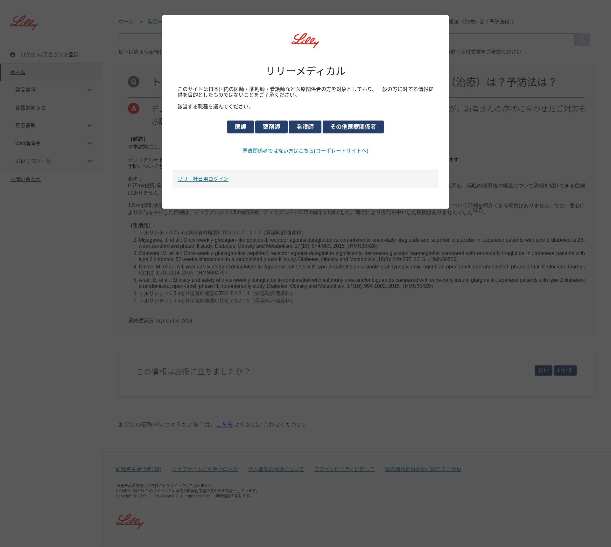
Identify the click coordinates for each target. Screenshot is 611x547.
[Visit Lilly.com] (305, 44)
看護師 (305, 126)
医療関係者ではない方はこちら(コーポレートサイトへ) (305, 151)
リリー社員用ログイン (203, 179)
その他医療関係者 (353, 126)
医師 (240, 126)
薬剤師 (271, 126)
